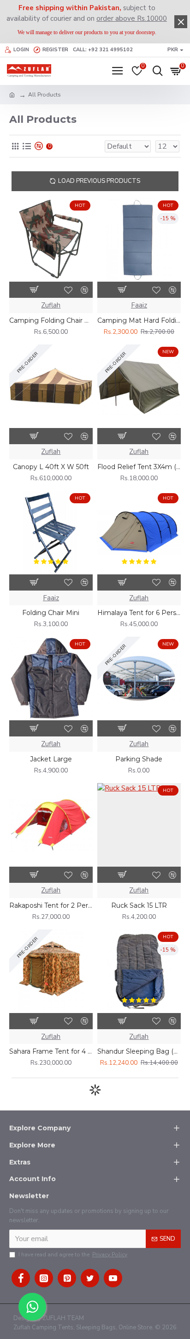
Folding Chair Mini (50, 613)
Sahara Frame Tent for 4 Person (51, 1051)
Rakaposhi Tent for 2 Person (51, 905)
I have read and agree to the (72, 1254)
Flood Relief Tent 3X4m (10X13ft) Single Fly (139, 467)
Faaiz (139, 305)
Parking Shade (138, 759)
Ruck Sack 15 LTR (139, 905)
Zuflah (50, 305)
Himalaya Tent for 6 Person (139, 613)
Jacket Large (51, 759)
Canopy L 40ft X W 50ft (51, 467)
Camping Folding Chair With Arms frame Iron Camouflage (51, 320)
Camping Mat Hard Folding (139, 320)
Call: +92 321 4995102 (103, 49)
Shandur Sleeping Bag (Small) (139, 1051)
